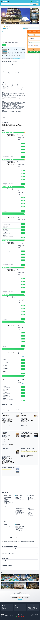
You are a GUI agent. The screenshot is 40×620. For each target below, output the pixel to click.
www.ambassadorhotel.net (8, 38)
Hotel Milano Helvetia (5, 576)
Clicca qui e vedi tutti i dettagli (16, 58)
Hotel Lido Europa (17, 576)
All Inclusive (29, 607)
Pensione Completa (33, 607)
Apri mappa (34, 4)
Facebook (14, 38)
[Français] (21, 616)
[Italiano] (16, 616)
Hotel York (28, 576)
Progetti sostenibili (4, 608)
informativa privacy (19, 597)
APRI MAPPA (5, 51)
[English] (19, 616)
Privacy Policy (29, 615)
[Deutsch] (23, 616)
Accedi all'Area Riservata (17, 607)
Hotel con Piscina (32, 609)
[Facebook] (18, 614)
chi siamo (3, 607)
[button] (32, 1)
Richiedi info (22, 143)
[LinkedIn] (21, 614)
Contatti (3, 609)
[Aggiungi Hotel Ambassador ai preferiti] (22, 28)
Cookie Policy (32, 615)
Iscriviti (20, 599)
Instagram (17, 38)
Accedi (37, 1)
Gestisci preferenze (37, 615)
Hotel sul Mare (33, 608)
